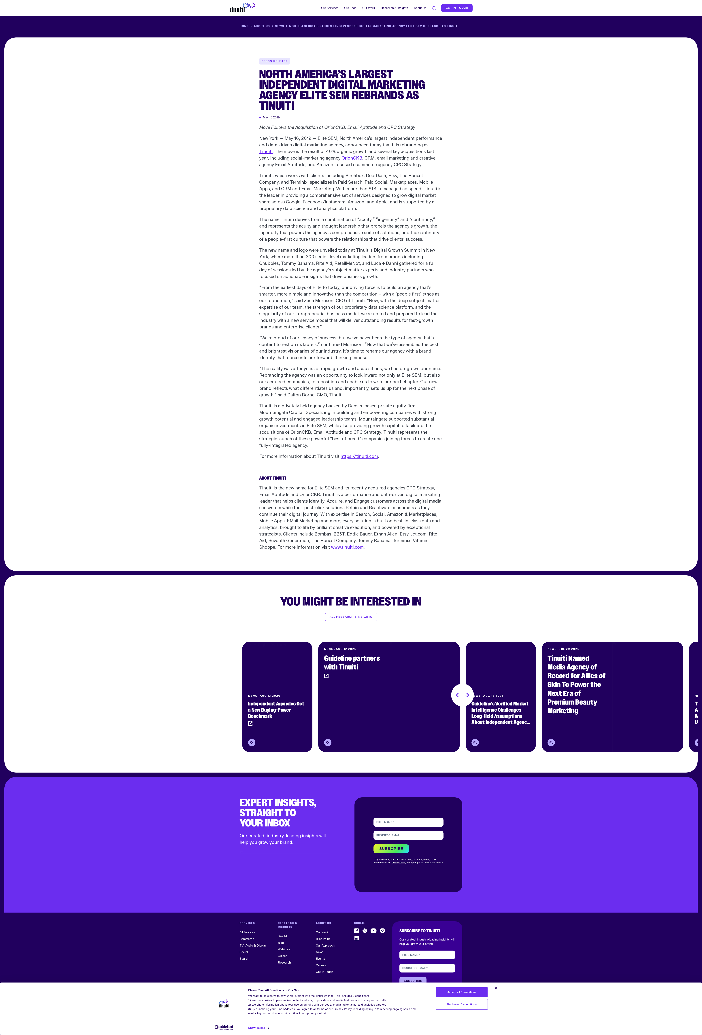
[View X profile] (364, 930)
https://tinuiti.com (359, 456)
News (279, 26)
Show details (256, 1027)
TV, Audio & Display (253, 945)
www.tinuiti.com (347, 547)
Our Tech (350, 8)
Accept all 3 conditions (461, 992)
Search (244, 958)
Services (247, 923)
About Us (420, 8)
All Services (247, 932)
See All (282, 936)
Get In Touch (324, 972)
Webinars (284, 949)
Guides (282, 956)
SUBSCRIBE (391, 849)
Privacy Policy (399, 862)
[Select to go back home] (242, 7)
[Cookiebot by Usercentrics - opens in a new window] (224, 1028)
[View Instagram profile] (382, 930)
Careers (321, 965)
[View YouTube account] (373, 930)
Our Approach (325, 945)
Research (284, 962)
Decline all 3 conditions (462, 1004)
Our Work (368, 8)
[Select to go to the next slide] (467, 695)
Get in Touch (457, 8)
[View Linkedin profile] (356, 938)
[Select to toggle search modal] (434, 8)
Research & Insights (394, 8)
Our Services (329, 8)
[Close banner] (496, 988)
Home (244, 26)
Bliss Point (323, 939)
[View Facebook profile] (356, 930)
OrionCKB (352, 158)
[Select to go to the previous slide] (458, 695)
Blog (281, 942)
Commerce (247, 939)
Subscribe (413, 981)
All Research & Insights (350, 616)
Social (244, 952)
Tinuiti (266, 151)
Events (320, 958)
